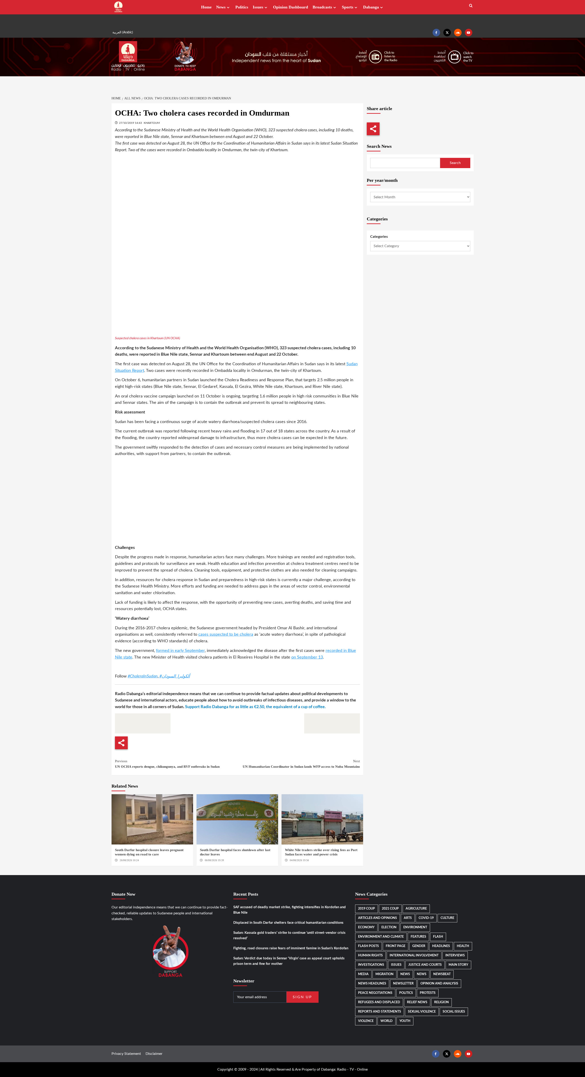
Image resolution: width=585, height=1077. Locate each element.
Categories (379, 236)
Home (206, 7)
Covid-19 (426, 918)
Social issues (454, 1011)
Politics (241, 7)
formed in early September (180, 651)
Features (418, 936)
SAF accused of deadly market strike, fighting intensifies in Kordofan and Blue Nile (289, 909)
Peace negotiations (375, 993)
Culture (447, 918)
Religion (441, 1002)
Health (463, 946)
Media (363, 974)
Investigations (371, 964)
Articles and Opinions (377, 918)
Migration (384, 974)
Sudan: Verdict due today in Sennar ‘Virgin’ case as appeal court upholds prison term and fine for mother (289, 961)
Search (455, 163)
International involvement (414, 955)
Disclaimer (154, 1054)
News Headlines (372, 983)
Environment (415, 927)
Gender (418, 946)
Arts (408, 918)
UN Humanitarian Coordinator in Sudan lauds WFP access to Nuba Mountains (301, 763)
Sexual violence (422, 1011)
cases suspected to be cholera (225, 634)
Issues (258, 7)
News (221, 7)
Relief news (417, 1002)
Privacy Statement (126, 1054)
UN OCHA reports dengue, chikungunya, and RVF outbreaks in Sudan (167, 763)
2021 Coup (390, 908)
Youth (404, 1021)
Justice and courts (425, 964)
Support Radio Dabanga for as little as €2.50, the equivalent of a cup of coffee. (255, 707)
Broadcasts (322, 7)
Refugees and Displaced (379, 1002)
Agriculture (416, 908)
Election (388, 927)
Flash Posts (368, 946)
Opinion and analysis (439, 983)
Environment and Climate (381, 936)
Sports (347, 7)
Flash (438, 936)
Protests (428, 993)
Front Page (395, 946)
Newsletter (403, 983)
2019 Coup (366, 908)
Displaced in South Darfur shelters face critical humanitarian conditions (288, 922)
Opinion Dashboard (290, 7)
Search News (379, 146)
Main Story (458, 964)
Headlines (441, 946)
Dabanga (371, 7)
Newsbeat (442, 974)
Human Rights (370, 955)
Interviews (455, 955)
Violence (366, 1021)
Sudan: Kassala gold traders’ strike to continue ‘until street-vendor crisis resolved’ (289, 935)
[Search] (471, 6)
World (386, 1021)
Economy (366, 927)
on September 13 (307, 657)
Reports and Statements (379, 1011)
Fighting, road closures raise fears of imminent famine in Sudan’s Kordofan (290, 948)
